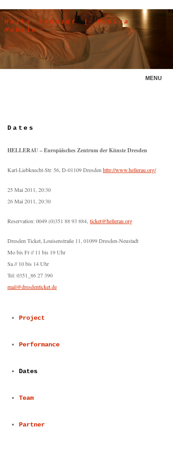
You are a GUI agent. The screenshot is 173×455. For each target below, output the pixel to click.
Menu (153, 78)
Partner (32, 424)
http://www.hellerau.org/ (129, 169)
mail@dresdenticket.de (32, 286)
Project (32, 318)
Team (26, 398)
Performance (39, 344)
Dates (28, 371)
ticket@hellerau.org (111, 221)
